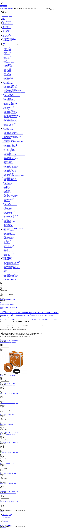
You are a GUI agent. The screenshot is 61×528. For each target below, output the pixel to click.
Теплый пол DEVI (5, 22)
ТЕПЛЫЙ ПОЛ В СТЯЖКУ (23, 314)
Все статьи (2, 302)
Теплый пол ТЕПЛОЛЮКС (6, 21)
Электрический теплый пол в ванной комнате (7, 304)
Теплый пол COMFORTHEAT (6, 30)
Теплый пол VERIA (5, 36)
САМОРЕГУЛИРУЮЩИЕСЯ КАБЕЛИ (8, 38)
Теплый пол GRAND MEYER (36, 312)
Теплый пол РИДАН (5, 32)
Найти (3, 45)
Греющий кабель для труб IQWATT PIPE (36, 318)
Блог (1, 512)
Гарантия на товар (5, 521)
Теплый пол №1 (4, 29)
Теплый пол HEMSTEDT (51, 313)
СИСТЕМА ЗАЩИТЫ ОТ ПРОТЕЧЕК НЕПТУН (9, 39)
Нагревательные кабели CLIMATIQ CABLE (12, 318)
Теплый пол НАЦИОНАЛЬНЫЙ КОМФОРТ (46, 315)
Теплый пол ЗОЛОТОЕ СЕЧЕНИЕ (7, 24)
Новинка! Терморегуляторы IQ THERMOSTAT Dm (8, 297)
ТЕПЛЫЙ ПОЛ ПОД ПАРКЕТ (14, 314)
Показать (2, 290)
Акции (3, 18)
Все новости (2, 296)
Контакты (3, 19)
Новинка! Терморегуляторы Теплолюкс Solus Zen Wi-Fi (8, 299)
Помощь (3, 519)
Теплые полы (2, 511)
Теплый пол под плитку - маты (7, 514)
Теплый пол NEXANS (5, 25)
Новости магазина (4, 293)
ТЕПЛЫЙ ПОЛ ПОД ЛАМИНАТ (7, 17)
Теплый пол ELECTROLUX (6, 35)
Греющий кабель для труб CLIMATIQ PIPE (8, 319)
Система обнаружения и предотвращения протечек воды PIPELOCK (25, 319)
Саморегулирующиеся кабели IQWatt (24, 318)
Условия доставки (5, 520)
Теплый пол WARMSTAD (6, 31)
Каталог (3, 13)
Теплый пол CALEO (5, 33)
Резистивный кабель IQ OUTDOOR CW (42, 319)
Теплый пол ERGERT (15, 313)
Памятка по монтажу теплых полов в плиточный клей (8, 307)
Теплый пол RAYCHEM (6, 34)
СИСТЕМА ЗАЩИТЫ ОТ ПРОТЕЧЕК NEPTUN (12, 315)
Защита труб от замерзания (6, 517)
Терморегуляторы (5, 516)
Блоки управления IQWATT (52, 319)
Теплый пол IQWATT (5, 23)
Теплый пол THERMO (5, 26)
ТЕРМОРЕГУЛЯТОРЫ (35, 315)
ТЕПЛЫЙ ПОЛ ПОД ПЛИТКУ (7, 16)
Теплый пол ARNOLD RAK (6, 28)
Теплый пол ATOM (5, 27)
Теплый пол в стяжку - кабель (6, 515)
